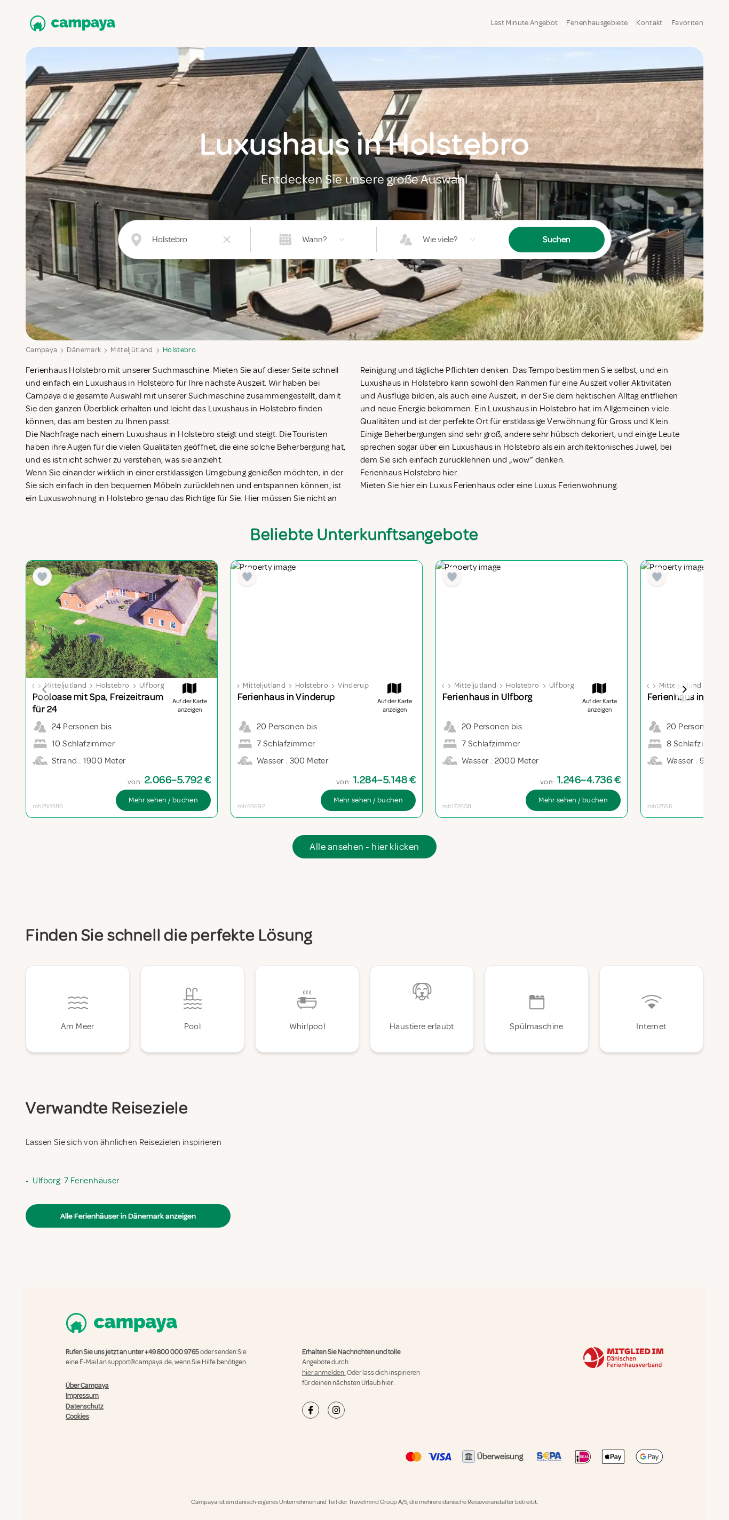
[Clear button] (226, 239)
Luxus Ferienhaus (462, 485)
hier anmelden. (324, 1372)
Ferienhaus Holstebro (66, 370)
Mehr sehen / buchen (163, 800)
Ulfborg (151, 685)
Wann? (314, 239)
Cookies (77, 1416)
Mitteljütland (131, 349)
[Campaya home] (70, 23)
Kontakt (649, 22)
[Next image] (684, 689)
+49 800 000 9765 (172, 1352)
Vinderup (353, 685)
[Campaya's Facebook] (310, 1410)
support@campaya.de (140, 1362)
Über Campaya (87, 1385)
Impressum (82, 1395)
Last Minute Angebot (524, 22)
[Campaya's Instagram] (336, 1410)
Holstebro (179, 349)
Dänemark (84, 349)
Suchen (556, 239)
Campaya (41, 349)
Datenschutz (85, 1406)
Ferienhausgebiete (597, 22)
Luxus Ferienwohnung (575, 485)
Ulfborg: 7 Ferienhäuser (76, 1180)
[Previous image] (45, 689)
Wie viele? (440, 239)
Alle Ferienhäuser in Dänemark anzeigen (128, 1216)
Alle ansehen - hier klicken (364, 847)
